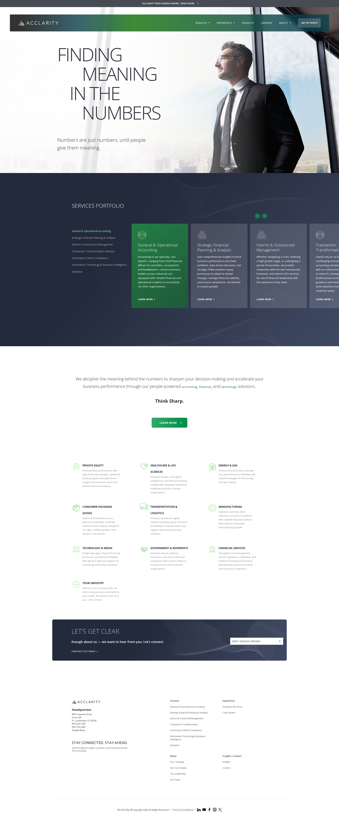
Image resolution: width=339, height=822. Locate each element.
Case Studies (229, 712)
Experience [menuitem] (225, 23)
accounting (189, 387)
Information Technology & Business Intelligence (99, 264)
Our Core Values (178, 767)
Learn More (145, 299)
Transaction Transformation (184, 724)
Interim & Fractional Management (186, 718)
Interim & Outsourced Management (92, 244)
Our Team (175, 779)
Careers (227, 767)
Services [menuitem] (201, 23)
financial (205, 387)
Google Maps (78, 730)
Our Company (177, 761)
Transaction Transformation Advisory (93, 251)
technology (229, 387)
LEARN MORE (168, 422)
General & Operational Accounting (91, 231)
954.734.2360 (78, 726)
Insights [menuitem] (248, 23)
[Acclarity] (38, 22)
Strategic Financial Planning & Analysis (93, 237)
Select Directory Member (246, 641)
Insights (226, 761)
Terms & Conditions (182, 809)
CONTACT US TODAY (84, 651)
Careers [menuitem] (266, 23)
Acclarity (123, 810)
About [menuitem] (284, 23)
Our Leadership (178, 773)
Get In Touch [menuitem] (309, 22)
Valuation (77, 271)
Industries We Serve (232, 706)
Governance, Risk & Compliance (90, 258)
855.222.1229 (78, 723)
